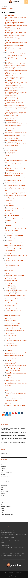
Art (8, 40)
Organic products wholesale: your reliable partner (15, 17)
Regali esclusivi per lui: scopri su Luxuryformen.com (16, 167)
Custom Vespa (8, 338)
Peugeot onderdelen (9, 343)
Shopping (10, 360)
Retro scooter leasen (9, 333)
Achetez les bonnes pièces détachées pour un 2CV (16, 65)
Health (9, 172)
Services (10, 350)
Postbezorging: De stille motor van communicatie (15, 373)
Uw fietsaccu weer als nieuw (11, 313)
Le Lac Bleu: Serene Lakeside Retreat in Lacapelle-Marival (12, 539)
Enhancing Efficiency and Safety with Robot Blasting (16, 92)
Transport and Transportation (14, 372)
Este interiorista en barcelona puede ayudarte (15, 118)
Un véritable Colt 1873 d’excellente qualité (14, 235)
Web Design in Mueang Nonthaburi (12, 90)
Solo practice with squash (10, 120)
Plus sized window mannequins (12, 100)
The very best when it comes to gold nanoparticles (16, 107)
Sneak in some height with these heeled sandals (15, 365)
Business (10, 80)
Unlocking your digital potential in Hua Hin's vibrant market (13, 432)
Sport (9, 367)
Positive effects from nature (11, 280)
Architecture (11, 15)
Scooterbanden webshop (10, 335)
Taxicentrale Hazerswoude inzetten (12, 315)
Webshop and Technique (13, 392)
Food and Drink (11, 152)
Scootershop (8, 347)
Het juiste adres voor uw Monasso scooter (14, 307)
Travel (9, 375)
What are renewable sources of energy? (13, 140)
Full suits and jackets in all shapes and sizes (14, 147)
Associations (11, 52)
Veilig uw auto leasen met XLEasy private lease (15, 322)
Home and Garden (12, 183)
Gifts (9, 165)
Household (10, 207)
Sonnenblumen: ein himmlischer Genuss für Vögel (16, 132)
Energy (9, 133)
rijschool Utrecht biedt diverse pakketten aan (14, 330)
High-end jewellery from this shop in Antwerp (14, 105)
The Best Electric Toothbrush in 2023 (13, 175)
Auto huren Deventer (9, 318)
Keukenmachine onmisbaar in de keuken (13, 38)
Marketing (10, 240)
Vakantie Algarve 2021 (10, 382)
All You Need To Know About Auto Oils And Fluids (15, 63)
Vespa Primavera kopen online (11, 348)
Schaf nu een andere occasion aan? (13, 328)
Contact (16, 576)
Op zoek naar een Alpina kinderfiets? (13, 323)
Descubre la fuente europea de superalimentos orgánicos (13, 435)
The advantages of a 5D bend (11, 282)
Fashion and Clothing (12, 142)
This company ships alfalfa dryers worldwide (14, 98)
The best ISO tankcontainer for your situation (15, 113)
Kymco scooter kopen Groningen (12, 337)
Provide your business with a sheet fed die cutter (15, 112)
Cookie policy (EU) (10, 575)
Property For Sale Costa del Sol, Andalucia (14, 287)
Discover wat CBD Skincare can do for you (14, 78)
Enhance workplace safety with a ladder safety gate (16, 352)
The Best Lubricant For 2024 (11, 353)
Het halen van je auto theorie (11, 317)
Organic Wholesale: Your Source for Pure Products (16, 82)
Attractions (10, 57)
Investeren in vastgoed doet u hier (12, 358)
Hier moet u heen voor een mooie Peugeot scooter (16, 290)
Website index (11, 576)
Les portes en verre (9, 205)
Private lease (8, 312)
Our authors (17, 575)
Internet (9, 217)
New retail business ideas (10, 238)
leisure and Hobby (12, 227)
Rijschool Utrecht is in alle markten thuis (13, 332)
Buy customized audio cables (11, 97)
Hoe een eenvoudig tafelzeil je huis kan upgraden (15, 163)
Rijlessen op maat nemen (10, 320)
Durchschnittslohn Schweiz (11, 150)
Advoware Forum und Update (11, 115)
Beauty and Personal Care (14, 68)
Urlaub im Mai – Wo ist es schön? (12, 387)
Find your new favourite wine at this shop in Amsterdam (12, 547)
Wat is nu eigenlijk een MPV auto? (12, 325)
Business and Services (13, 122)
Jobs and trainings (12, 222)
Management (11, 237)
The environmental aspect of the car (13, 67)
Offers (9, 258)
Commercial (10, 130)
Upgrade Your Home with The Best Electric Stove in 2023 (12, 553)
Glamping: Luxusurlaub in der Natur (12, 380)
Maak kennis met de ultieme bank (12, 215)
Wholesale (10, 397)
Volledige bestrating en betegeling (12, 308)
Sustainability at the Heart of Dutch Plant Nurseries (16, 187)
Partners (21, 575)
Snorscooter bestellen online (11, 345)
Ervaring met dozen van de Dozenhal (13, 302)
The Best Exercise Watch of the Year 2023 (14, 173)
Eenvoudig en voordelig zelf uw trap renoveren (15, 185)
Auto (9, 62)
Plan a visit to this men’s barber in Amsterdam (15, 77)
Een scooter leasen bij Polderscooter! (13, 310)
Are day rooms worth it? (10, 270)
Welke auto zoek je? (9, 327)
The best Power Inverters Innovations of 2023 (15, 135)
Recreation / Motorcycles (13, 288)
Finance (9, 148)
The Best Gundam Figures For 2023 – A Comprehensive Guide (13, 534)
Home (5, 575)
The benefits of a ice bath (10, 278)
